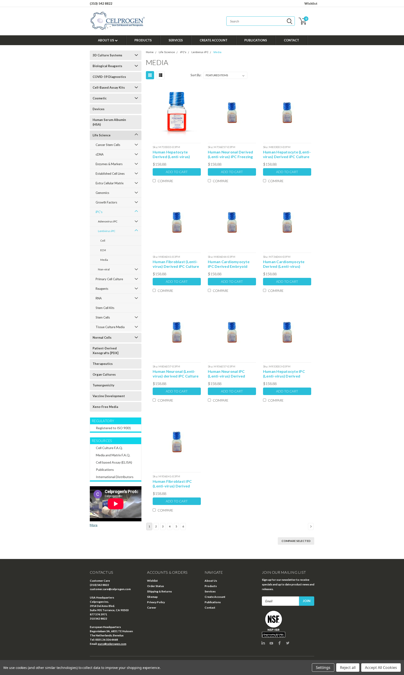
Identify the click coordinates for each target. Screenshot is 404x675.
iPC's (99, 212)
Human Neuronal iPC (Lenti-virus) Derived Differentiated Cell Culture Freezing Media (229, 373)
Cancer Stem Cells (108, 145)
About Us (106, 40)
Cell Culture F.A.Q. (109, 448)
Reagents (102, 288)
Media (104, 259)
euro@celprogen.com (112, 644)
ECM (103, 250)
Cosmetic (100, 98)
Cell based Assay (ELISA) (114, 462)
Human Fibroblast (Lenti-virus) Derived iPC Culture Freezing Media (176, 264)
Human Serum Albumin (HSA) (109, 122)
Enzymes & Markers (109, 164)
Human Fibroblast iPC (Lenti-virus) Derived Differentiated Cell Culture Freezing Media (174, 483)
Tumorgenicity (103, 385)
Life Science (102, 135)
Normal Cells (102, 337)
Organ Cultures (104, 374)
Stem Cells (103, 317)
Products (143, 40)
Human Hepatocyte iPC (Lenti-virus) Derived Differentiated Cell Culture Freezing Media (284, 373)
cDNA (100, 154)
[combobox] (260, 21)
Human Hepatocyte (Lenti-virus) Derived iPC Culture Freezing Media (287, 154)
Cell (102, 240)
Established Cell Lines (110, 173)
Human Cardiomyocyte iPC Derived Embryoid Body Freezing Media (228, 264)
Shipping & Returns (159, 591)
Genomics (102, 193)
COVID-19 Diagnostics (109, 77)
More (93, 525)
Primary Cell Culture (109, 279)
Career (151, 607)
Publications (255, 40)
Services (176, 40)
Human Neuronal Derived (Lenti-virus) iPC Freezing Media (230, 154)
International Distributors (114, 477)
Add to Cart (177, 172)
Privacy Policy (156, 602)
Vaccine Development (109, 396)
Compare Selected (295, 541)
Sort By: (196, 75)
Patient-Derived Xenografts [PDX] (105, 350)
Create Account (213, 40)
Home (150, 52)
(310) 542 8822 (101, 3)
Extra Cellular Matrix (110, 183)
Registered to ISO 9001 (113, 428)
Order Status (155, 586)
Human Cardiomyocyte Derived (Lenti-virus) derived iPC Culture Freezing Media (284, 264)
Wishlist (310, 3)
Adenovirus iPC (107, 221)
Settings (323, 667)
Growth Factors (106, 202)
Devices (99, 109)
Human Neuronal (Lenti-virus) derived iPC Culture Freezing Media (176, 373)
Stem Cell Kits (105, 308)
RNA (99, 298)
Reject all (348, 667)
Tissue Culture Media (110, 327)
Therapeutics (103, 364)
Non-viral (104, 269)
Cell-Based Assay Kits (109, 87)
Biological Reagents (107, 66)
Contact (291, 40)
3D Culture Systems (107, 55)
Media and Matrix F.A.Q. (113, 455)
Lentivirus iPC (106, 231)
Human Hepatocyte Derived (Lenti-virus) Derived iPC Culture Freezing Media (171, 154)
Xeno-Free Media (105, 407)
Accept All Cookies (381, 667)
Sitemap (152, 597)
